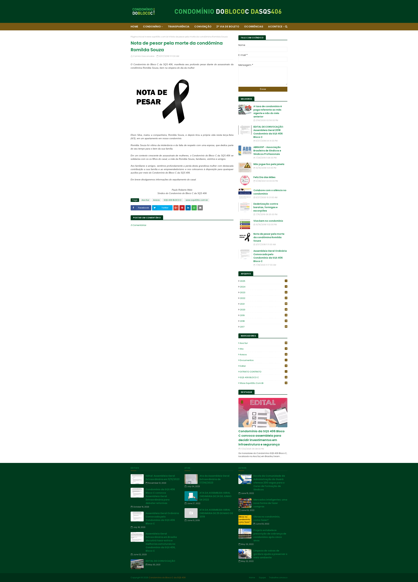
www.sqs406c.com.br (157, 36)
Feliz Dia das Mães (264, 177)
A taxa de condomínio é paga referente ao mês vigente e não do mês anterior (267, 111)
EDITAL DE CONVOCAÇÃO (160, 561)
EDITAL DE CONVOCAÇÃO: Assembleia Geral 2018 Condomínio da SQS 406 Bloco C (268, 132)
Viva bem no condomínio (268, 220)
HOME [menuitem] (134, 26)
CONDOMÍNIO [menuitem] (152, 26)
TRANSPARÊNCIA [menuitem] (179, 26)
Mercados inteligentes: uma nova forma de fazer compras (270, 503)
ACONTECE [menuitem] (275, 26)
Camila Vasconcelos (143, 56)
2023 (263, 292)
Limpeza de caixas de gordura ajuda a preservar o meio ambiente (270, 554)
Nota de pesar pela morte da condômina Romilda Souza (268, 237)
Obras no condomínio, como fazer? (266, 518)
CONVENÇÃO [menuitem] (202, 26)
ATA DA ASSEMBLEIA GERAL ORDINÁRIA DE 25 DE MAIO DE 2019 (216, 513)
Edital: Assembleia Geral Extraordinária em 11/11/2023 (162, 477)
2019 (263, 315)
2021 (263, 303)
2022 (263, 298)
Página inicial (137, 36)
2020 (263, 309)
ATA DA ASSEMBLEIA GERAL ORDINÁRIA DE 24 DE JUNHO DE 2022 (216, 496)
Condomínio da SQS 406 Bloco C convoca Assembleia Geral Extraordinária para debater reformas (160, 496)
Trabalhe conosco (278, 577)
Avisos (156, 200)
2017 (263, 326)
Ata (263, 348)
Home (252, 577)
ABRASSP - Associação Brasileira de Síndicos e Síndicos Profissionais (267, 151)
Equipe (262, 577)
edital (263, 366)
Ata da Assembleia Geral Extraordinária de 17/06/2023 (214, 479)
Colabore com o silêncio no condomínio (269, 192)
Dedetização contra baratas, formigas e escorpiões (265, 207)
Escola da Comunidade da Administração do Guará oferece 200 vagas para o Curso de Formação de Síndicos (269, 482)
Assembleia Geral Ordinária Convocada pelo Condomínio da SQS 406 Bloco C (270, 256)
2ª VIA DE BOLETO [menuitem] (227, 26)
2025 (263, 281)
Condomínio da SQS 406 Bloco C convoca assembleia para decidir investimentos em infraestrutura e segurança (261, 437)
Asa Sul (145, 200)
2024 (263, 286)
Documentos (263, 360)
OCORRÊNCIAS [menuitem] (253, 26)
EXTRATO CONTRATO (263, 371)
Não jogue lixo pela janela (268, 164)
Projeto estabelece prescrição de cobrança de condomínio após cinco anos (269, 535)
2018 (263, 321)
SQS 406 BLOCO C (173, 200)
